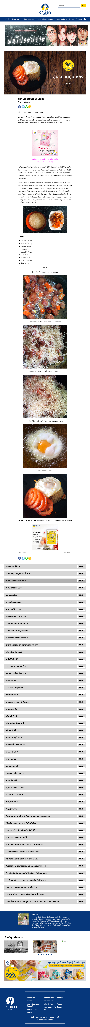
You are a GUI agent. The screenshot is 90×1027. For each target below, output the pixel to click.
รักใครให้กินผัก (12, 751)
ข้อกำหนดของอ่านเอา (50, 1008)
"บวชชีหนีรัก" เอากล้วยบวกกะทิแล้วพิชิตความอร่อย (26, 865)
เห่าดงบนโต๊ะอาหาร (13, 609)
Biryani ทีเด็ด (12, 801)
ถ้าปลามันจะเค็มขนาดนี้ (15, 723)
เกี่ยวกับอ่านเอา (49, 1004)
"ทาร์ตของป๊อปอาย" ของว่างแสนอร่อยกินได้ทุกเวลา (26, 880)
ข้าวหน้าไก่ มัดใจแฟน (14, 794)
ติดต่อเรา (79, 19)
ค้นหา (83, 5)
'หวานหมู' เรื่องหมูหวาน (15, 773)
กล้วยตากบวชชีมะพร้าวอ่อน (17, 637)
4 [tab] (46, 954)
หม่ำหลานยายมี (12, 694)
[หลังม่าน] (74, 941)
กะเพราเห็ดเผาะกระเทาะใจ (16, 616)
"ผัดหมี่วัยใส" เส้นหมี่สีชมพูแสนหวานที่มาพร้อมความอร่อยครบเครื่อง (32, 901)
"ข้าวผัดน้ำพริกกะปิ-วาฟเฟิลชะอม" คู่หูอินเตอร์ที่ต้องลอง (28, 815)
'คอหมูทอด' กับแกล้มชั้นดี (16, 666)
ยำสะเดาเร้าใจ (11, 709)
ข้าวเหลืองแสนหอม (13, 602)
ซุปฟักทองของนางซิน (15, 787)
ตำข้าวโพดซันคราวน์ (14, 652)
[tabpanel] (15, 946)
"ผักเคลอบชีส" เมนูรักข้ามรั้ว (17, 630)
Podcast (60, 1004)
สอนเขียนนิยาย (62, 19)
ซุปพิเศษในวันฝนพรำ (14, 587)
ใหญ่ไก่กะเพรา (11, 808)
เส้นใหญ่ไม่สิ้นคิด (12, 730)
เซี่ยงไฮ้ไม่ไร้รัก (12, 780)
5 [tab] (48, 954)
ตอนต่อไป (68, 552)
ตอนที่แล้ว (22, 552)
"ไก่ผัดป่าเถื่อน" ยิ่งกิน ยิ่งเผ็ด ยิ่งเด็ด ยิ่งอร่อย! (25, 894)
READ (81, 566)
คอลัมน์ (51, 19)
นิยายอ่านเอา (16, 19)
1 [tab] (38, 954)
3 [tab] (43, 954)
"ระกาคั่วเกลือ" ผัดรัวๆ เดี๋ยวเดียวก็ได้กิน (22, 858)
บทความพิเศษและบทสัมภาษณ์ (33, 1005)
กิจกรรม (71, 19)
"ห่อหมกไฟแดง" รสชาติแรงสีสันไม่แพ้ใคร (22, 851)
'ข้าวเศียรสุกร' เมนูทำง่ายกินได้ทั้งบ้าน (21, 823)
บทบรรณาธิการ (49, 997)
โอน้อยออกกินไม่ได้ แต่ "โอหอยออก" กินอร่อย (24, 844)
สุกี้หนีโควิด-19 (12, 659)
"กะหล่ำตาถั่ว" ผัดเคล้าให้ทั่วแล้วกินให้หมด (22, 830)
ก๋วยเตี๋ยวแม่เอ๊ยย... (13, 566)
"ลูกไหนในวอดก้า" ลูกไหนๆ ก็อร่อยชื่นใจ (22, 887)
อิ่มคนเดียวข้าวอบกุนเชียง (16, 580)
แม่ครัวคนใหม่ (11, 594)
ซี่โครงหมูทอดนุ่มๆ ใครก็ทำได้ (18, 573)
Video (59, 1001)
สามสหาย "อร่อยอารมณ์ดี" (16, 837)
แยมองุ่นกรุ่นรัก (12, 766)
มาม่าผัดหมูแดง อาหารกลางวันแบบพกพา (22, 644)
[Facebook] (19, 106)
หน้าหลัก (7, 19)
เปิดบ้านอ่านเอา (29, 19)
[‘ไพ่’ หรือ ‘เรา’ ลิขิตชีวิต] (45, 946)
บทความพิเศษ (42, 19)
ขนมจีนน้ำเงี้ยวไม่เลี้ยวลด (16, 673)
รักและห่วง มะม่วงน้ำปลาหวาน (18, 701)
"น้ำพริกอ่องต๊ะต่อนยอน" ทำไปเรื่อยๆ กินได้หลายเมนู (26, 873)
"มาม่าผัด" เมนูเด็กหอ (14, 687)
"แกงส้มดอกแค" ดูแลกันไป (17, 623)
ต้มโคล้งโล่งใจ (12, 716)
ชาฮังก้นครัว (11, 758)
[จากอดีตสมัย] (16, 946)
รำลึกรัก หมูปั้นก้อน (14, 737)
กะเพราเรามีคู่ (11, 680)
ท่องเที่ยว (30, 1012)
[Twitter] (23, 106)
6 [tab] (51, 954)
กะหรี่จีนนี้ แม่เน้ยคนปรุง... (16, 744)
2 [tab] (41, 954)
